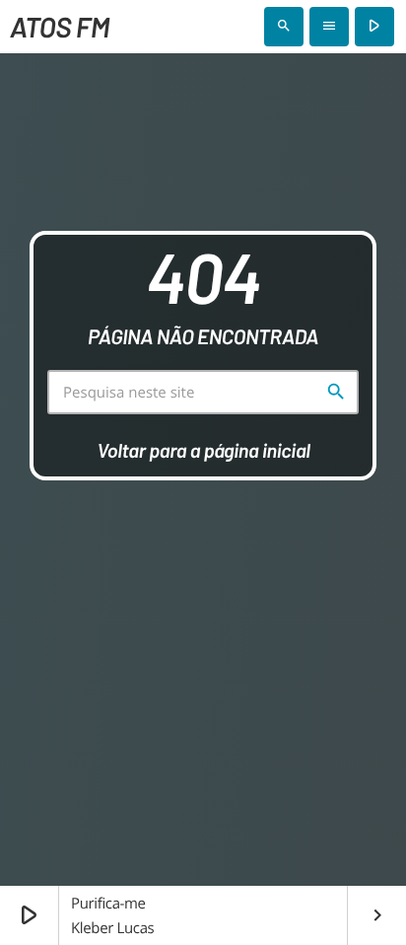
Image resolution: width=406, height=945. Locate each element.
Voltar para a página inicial (203, 450)
